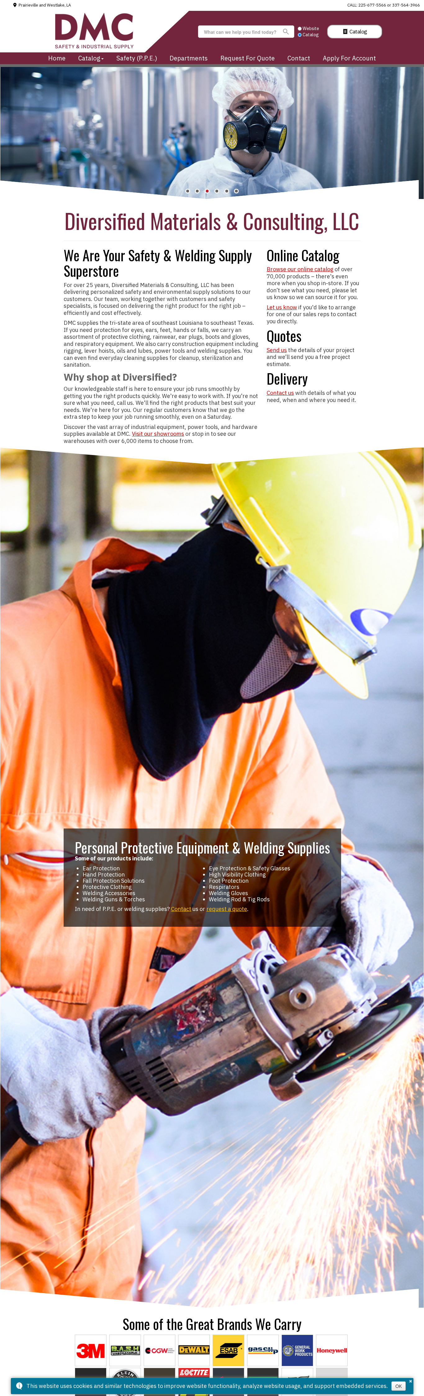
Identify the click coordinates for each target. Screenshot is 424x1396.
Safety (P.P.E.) (136, 58)
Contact (298, 58)
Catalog (358, 31)
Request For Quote (247, 58)
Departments (188, 58)
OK (398, 1386)
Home (56, 58)
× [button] (411, 1380)
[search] (243, 32)
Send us (277, 350)
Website (311, 28)
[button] (187, 191)
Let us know (282, 307)
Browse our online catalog (300, 269)
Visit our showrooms (158, 433)
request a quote (226, 908)
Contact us (280, 392)
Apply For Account (349, 58)
